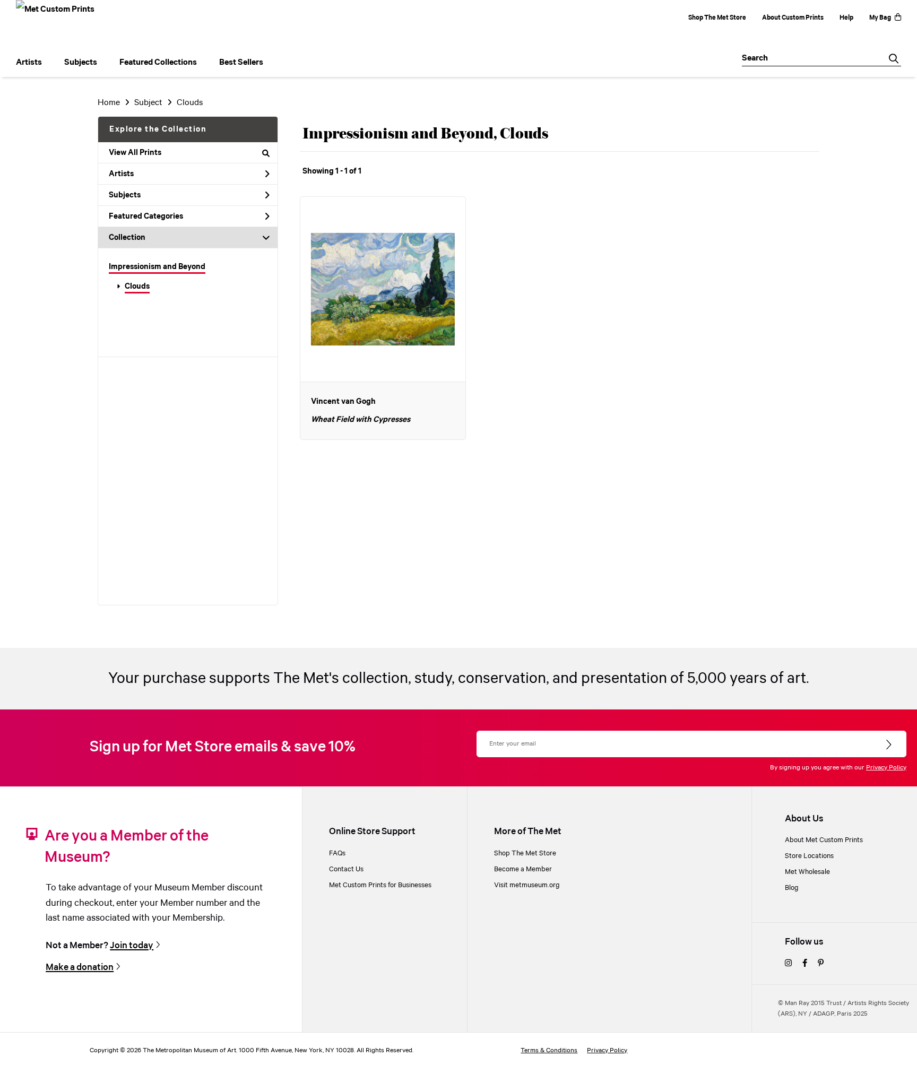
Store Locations (809, 856)
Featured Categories (146, 216)
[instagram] (788, 963)
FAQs (337, 853)
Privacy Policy (886, 767)
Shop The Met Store (717, 17)
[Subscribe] (890, 745)
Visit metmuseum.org (527, 885)
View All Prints (135, 153)
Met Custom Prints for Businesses (380, 885)
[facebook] (804, 963)
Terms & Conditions (549, 1050)
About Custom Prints (793, 17)
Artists (121, 174)
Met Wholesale (807, 872)
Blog (792, 888)
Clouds (137, 286)
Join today (131, 945)
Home (109, 102)
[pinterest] (821, 963)
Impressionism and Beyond (157, 267)
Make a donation (80, 967)
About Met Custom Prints (824, 840)
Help (846, 17)
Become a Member (523, 869)
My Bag (880, 17)
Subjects (125, 195)
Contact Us (346, 869)
